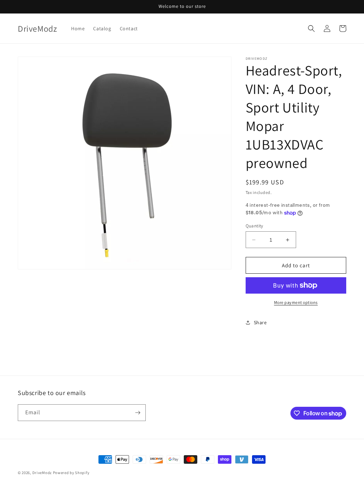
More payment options (296, 302)
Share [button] (260, 322)
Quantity (254, 226)
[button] (311, 28)
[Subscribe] (137, 412)
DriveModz (42, 472)
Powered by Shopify (71, 472)
